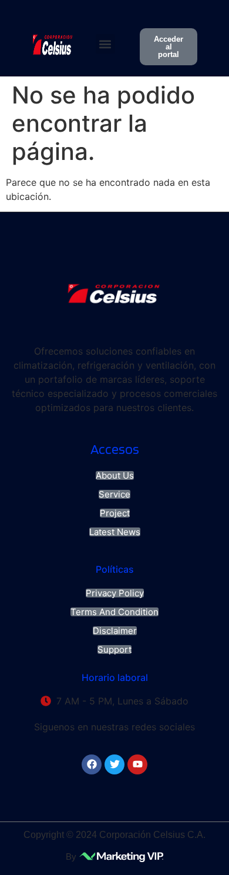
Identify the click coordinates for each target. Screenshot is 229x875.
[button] (105, 44)
